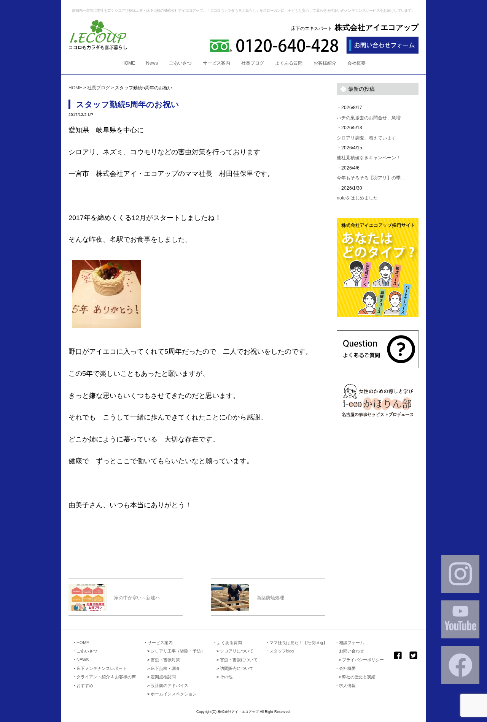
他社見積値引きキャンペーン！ (369, 157)
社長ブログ (252, 63)
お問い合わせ (351, 651)
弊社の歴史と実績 (359, 676)
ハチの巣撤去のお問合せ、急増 (369, 117)
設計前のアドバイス (169, 685)
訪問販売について (236, 668)
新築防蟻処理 (270, 597)
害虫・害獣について (239, 659)
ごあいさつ (180, 63)
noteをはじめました (357, 198)
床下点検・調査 (165, 668)
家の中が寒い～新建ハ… (139, 597)
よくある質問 (288, 63)
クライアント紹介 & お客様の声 (106, 676)
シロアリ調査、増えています (366, 138)
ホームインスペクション (174, 694)
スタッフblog (281, 651)
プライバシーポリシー (363, 659)
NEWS (82, 659)
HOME (128, 63)
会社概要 (356, 63)
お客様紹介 (325, 63)
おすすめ (84, 685)
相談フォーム (351, 642)
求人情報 (347, 685)
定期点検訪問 (163, 676)
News (152, 63)
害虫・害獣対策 (165, 659)
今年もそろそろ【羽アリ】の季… (371, 177)
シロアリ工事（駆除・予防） (178, 651)
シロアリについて (236, 651)
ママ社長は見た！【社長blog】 (298, 642)
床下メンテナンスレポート (101, 668)
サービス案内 (216, 63)
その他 (226, 676)
